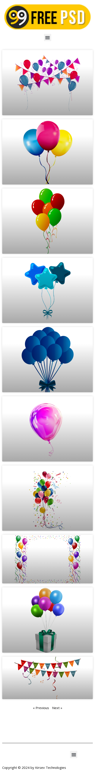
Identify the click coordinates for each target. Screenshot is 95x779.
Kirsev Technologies (50, 767)
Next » (57, 708)
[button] (47, 37)
